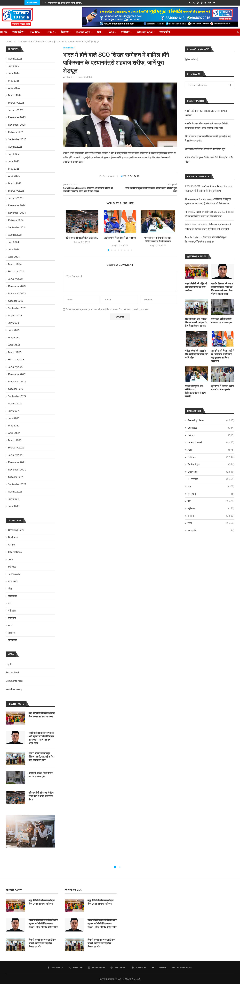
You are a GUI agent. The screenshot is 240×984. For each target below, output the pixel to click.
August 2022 (15, 403)
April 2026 (14, 87)
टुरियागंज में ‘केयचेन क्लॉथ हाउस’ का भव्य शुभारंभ (222, 388)
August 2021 (15, 491)
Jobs (111, 32)
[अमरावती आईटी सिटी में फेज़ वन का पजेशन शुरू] (222, 307)
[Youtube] (209, 2)
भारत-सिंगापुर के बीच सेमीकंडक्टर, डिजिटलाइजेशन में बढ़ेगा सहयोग (195, 391)
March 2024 (15, 264)
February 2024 (16, 271)
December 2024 (17, 205)
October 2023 (16, 300)
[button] (42, 2)
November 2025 (17, 124)
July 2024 (13, 242)
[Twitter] (193, 2)
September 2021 (17, 484)
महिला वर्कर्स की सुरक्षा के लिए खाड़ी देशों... (82, 237)
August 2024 (15, 234)
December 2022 (17, 374)
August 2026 (15, 58)
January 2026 (15, 109)
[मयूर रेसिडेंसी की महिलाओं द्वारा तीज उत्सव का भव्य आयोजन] (196, 271)
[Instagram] (198, 2)
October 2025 (16, 131)
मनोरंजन (125, 32)
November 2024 (17, 212)
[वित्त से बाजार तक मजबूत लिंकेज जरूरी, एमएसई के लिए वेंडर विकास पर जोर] (196, 307)
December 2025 (17, 117)
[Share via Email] (138, 176)
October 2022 (16, 388)
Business (211, 427)
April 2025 (14, 175)
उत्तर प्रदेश (17, 32)
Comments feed (14, 680)
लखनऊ (212, 478)
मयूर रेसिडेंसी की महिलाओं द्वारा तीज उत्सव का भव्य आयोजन (196, 287)
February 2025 (16, 190)
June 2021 (14, 506)
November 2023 (17, 293)
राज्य (211, 523)
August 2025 (15, 146)
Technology (82, 32)
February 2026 (16, 102)
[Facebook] (189, 2)
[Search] (238, 32)
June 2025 (14, 161)
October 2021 (16, 476)
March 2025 (15, 183)
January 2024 (15, 278)
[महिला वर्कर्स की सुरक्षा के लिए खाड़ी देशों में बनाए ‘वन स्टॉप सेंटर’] (82, 221)
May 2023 (13, 337)
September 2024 (17, 227)
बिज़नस (64, 32)
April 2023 (14, 344)
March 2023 (15, 352)
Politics (35, 32)
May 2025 (13, 168)
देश (211, 501)
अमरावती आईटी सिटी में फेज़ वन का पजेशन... (64, 3)
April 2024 (14, 256)
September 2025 (17, 139)
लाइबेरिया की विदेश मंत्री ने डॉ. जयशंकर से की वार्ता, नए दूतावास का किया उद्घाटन (222, 356)
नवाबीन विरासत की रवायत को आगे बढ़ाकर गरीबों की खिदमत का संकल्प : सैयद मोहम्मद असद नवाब (222, 288)
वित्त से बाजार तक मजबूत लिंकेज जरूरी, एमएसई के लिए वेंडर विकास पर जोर (196, 322)
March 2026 (15, 95)
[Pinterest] (201, 2)
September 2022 (17, 396)
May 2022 (13, 425)
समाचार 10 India (193, 211)
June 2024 (14, 249)
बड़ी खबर (211, 508)
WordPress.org (14, 689)
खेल (99, 32)
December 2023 (17, 286)
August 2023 (15, 315)
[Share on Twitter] (131, 176)
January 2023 (15, 366)
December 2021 (17, 462)
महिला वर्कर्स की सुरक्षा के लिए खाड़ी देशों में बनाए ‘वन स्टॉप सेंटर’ (196, 354)
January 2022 (15, 454)
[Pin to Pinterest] (135, 176)
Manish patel (192, 237)
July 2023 (13, 322)
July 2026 (13, 65)
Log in (9, 664)
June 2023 (14, 330)
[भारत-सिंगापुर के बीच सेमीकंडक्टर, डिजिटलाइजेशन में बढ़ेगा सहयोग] (158, 221)
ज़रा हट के (211, 493)
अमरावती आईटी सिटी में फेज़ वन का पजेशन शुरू (205, 148)
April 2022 (14, 432)
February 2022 (16, 447)
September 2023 (17, 308)
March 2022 (15, 440)
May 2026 (13, 80)
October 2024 (16, 220)
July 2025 (13, 153)
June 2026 (14, 73)
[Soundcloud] (214, 2)
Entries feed (12, 672)
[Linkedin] (205, 2)
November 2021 (17, 469)
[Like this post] (124, 176)
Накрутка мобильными (198, 198)
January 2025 (15, 198)
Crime (50, 32)
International (144, 32)
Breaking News (211, 420)
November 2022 (17, 381)
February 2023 (16, 359)
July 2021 (13, 498)
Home (4, 32)
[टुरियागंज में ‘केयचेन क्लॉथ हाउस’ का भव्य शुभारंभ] (222, 374)
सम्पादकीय (165, 32)
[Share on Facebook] (128, 176)
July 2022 (13, 410)
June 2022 (14, 418)
